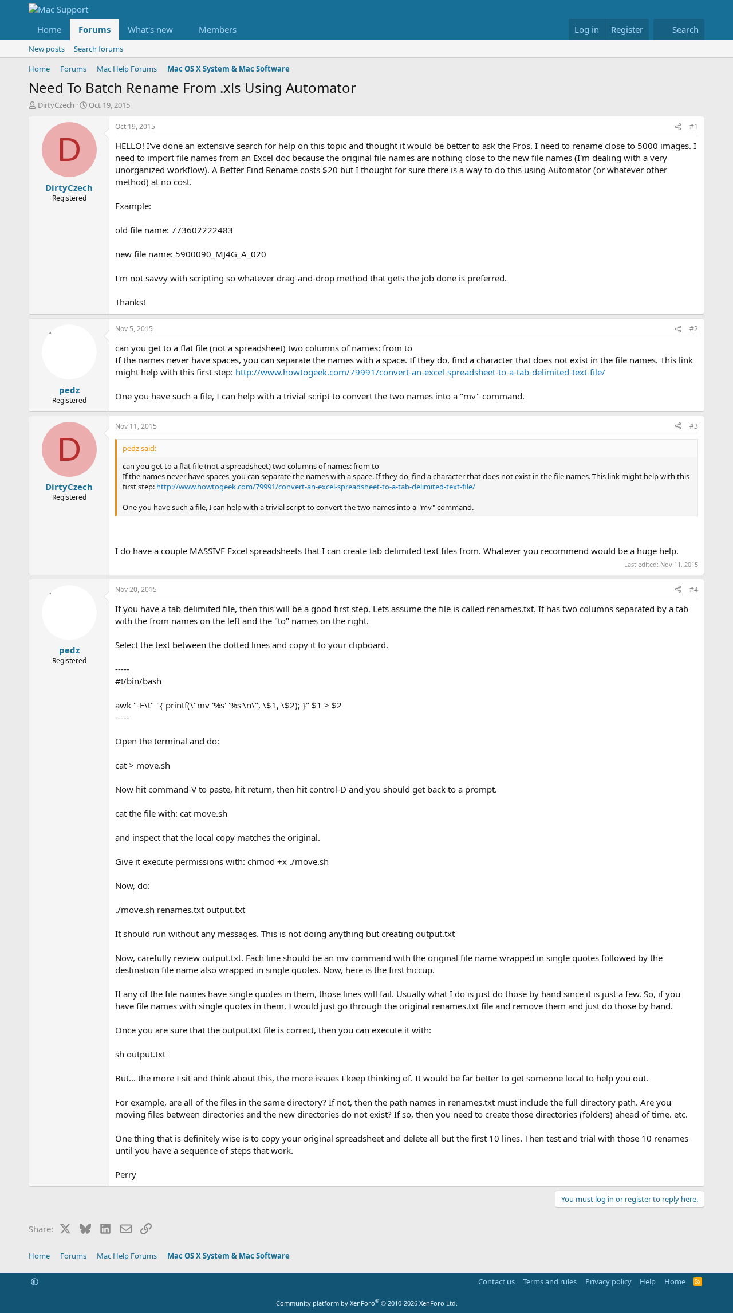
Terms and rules (550, 1281)
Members (218, 29)
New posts (47, 49)
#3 (693, 426)
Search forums (98, 49)
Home (49, 29)
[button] (182, 29)
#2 (693, 329)
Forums (94, 29)
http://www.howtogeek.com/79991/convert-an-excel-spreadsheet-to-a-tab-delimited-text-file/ (420, 372)
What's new (150, 29)
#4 (693, 589)
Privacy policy (608, 1281)
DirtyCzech (56, 105)
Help (648, 1281)
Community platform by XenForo (367, 1303)
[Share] (678, 127)
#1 (693, 126)
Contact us (496, 1281)
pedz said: (139, 448)
